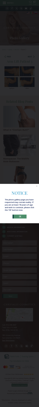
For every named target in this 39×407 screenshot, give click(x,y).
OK (20, 216)
